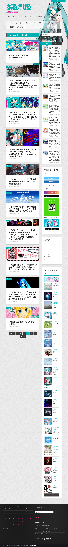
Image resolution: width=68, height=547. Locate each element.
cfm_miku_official (52, 192)
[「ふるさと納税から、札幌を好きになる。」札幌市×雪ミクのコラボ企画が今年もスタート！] (45, 130)
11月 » (6, 528)
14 (13, 518)
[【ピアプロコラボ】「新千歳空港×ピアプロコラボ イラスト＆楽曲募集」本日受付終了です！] (23, 197)
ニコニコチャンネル (53, 189)
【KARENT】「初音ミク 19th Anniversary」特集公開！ (55, 77)
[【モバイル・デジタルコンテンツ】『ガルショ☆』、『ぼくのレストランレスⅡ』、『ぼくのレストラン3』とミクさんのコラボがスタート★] (23, 102)
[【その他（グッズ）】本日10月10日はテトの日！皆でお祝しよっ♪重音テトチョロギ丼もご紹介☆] (23, 253)
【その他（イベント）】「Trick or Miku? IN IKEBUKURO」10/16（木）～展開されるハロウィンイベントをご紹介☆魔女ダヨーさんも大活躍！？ (23, 234)
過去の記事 (47, 257)
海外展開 (11, 27)
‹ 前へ (12, 333)
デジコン (41, 23)
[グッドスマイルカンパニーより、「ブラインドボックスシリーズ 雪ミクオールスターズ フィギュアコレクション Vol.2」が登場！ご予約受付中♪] (45, 153)
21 (13, 521)
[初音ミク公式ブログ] (18, 8)
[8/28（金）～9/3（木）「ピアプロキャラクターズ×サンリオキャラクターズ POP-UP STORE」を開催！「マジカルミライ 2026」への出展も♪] (45, 49)
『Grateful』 (56, 358)
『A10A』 (55, 321)
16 (22, 518)
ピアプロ (20, 27)
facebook (52, 181)
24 (26, 521)
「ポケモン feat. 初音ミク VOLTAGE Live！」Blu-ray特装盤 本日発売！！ (54, 98)
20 (9, 521)
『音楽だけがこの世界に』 (55, 304)
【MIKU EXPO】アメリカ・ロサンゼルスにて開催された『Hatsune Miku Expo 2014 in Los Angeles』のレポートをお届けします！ (23, 85)
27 (9, 524)
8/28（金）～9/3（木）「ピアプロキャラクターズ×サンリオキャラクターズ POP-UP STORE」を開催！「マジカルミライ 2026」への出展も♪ (55, 53)
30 (22, 524)
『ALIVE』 (55, 437)
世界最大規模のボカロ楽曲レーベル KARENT (46, 528)
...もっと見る (52, 495)
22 (18, 521)
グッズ (33, 23)
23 (22, 521)
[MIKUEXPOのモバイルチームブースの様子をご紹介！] (23, 45)
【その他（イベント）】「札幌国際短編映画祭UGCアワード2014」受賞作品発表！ (23, 181)
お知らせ (50, 23)
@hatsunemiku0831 (52, 196)
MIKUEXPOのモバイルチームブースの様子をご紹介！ (23, 56)
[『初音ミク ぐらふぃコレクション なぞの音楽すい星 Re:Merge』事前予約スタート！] (45, 64)
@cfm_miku (52, 178)
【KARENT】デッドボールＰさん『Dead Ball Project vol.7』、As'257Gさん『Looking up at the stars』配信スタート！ (23, 153)
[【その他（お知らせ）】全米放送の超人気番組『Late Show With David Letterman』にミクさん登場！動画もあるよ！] (23, 282)
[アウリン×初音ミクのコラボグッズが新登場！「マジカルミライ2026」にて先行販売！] (45, 85)
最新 (47, 43)
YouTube (52, 185)
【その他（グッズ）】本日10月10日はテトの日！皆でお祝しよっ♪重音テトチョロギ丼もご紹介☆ (23, 267)
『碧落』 (55, 312)
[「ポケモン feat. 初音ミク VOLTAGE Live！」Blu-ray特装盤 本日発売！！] (45, 97)
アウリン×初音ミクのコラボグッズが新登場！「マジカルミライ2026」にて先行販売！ (55, 87)
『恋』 (54, 486)
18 (30, 518)
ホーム (10, 23)
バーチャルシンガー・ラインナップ (43, 531)
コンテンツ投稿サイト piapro (42, 525)
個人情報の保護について (41, 533)
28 (13, 524)
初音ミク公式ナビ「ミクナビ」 (52, 217)
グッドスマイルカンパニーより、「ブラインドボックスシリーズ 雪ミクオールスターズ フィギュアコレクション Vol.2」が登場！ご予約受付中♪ (54, 156)
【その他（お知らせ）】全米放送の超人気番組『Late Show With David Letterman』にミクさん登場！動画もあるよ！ (22, 295)
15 (18, 518)
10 (26, 515)
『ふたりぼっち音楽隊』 (55, 429)
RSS (37, 517)
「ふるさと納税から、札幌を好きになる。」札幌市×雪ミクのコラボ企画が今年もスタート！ (55, 132)
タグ (56, 43)
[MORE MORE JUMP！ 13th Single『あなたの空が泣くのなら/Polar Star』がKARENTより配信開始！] (45, 106)
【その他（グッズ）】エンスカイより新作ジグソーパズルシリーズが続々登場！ (54, 143)
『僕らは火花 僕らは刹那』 (55, 369)
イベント (18, 23)
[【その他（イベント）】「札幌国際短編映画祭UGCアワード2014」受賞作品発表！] (23, 169)
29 (18, 524)
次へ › (23, 336)
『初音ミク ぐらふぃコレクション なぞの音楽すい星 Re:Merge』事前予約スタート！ (54, 66)
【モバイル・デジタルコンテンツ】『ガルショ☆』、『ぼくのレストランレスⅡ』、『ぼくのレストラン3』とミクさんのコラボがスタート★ (23, 116)
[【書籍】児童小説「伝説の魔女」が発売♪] (23, 312)
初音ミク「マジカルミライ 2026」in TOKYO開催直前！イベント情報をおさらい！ (55, 121)
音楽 (26, 23)
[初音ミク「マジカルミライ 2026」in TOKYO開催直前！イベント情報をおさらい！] (45, 119)
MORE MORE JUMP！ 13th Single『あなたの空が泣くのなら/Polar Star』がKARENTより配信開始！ (54, 108)
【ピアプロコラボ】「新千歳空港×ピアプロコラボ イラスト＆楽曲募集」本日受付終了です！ (22, 209)
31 (26, 524)
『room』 (55, 283)
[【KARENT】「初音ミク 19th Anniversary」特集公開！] (45, 76)
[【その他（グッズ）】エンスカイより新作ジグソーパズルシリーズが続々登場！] (45, 142)
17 (26, 518)
